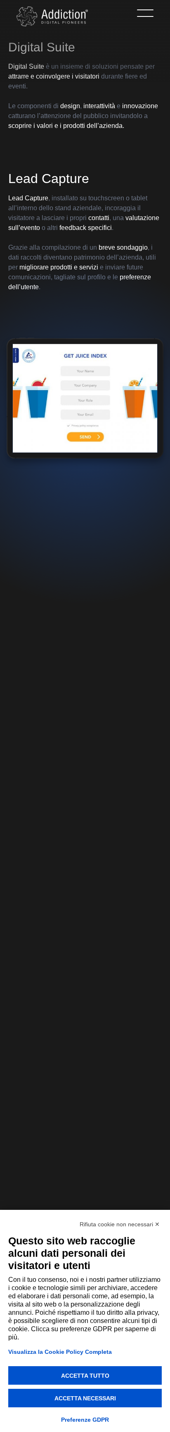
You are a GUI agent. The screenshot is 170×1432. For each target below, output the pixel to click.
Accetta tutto (85, 1375)
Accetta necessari (85, 1398)
